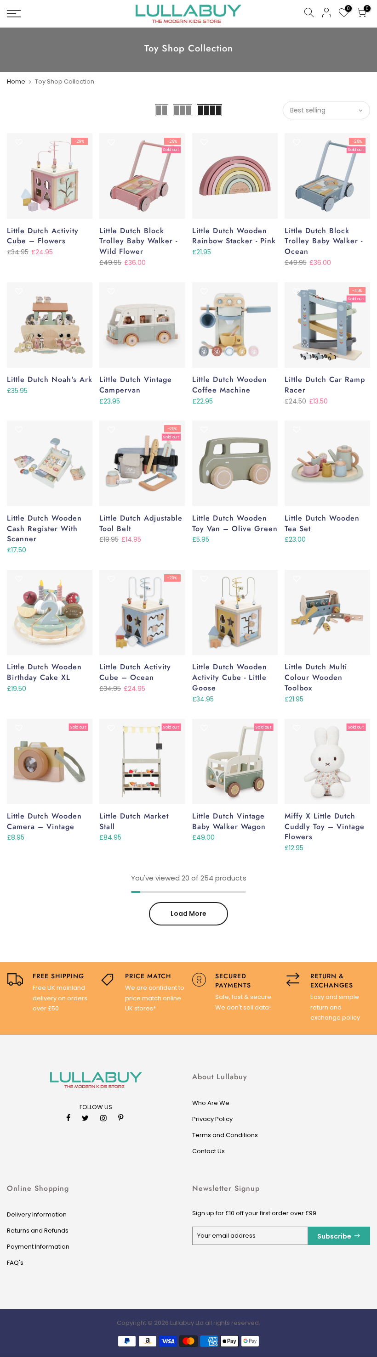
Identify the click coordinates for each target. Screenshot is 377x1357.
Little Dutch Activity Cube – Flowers (43, 236)
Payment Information (38, 1246)
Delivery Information (37, 1214)
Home (16, 81)
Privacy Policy (212, 1119)
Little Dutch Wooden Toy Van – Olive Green (235, 523)
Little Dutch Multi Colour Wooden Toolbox (316, 677)
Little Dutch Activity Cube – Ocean (135, 672)
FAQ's (15, 1262)
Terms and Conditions (225, 1135)
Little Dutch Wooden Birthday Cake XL (44, 672)
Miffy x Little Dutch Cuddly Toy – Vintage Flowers (325, 826)
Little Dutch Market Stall (134, 821)
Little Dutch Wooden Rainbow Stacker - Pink (234, 236)
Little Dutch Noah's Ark (49, 379)
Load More (188, 913)
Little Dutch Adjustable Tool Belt (141, 523)
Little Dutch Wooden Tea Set (322, 523)
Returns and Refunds (38, 1230)
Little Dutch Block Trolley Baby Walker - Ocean (324, 241)
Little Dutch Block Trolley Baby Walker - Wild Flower (138, 241)
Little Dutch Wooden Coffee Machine (229, 384)
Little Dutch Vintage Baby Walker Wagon (229, 821)
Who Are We (210, 1103)
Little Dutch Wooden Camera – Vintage (44, 821)
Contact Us (208, 1151)
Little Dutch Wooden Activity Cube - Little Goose (229, 677)
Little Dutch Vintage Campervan (135, 384)
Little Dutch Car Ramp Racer (325, 384)
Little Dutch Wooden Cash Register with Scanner (44, 528)
